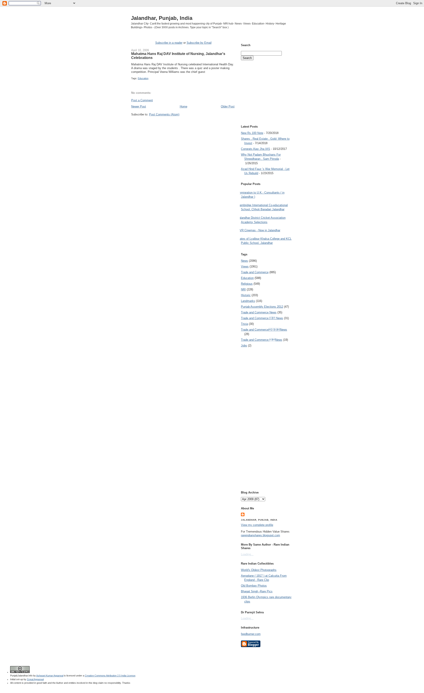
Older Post (228, 106)
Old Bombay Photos (254, 585)
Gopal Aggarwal (35, 679)
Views (245, 266)
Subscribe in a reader (168, 42)
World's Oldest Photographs (258, 570)
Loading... (247, 554)
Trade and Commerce (255, 272)
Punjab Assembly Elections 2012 (262, 306)
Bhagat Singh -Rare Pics (257, 591)
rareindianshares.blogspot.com (260, 535)
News (244, 260)
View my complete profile (257, 525)
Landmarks (248, 301)
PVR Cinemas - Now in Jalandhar (259, 230)
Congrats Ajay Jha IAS (255, 149)
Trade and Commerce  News (262, 318)
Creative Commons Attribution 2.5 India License (110, 675)
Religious (247, 283)
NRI (243, 289)
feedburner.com (251, 634)
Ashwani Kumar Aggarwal (49, 675)
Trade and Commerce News (258, 312)
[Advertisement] (183, 125)
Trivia (244, 324)
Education (143, 78)
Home (183, 106)
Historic (246, 295)
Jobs (244, 345)
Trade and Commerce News (264, 329)
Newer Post (138, 106)
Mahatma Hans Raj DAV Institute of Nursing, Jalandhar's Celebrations (178, 56)
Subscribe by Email (199, 42)
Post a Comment (142, 100)
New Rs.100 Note (252, 133)
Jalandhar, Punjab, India (161, 18)
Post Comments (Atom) (164, 114)
